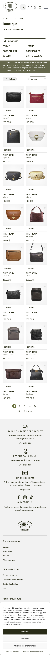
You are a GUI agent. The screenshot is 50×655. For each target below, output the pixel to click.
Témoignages (9, 560)
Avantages (7, 551)
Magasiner (25, 489)
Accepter (25, 631)
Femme (6, 46)
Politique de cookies (13, 652)
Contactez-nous (10, 575)
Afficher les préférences (25, 646)
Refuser (25, 638)
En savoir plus (25, 443)
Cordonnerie (10, 51)
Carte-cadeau (34, 56)
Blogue (6, 556)
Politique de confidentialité (33, 652)
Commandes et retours (13, 580)
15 (19, 411)
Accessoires (33, 51)
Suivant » (28, 411)
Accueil (6, 19)
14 (35, 406)
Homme (30, 46)
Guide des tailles (10, 584)
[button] (22, 89)
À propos (7, 547)
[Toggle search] (23, 7)
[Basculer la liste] (45, 79)
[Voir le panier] (40, 7)
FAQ (4, 588)
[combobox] (35, 79)
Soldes (7, 56)
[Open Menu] (46, 7)
